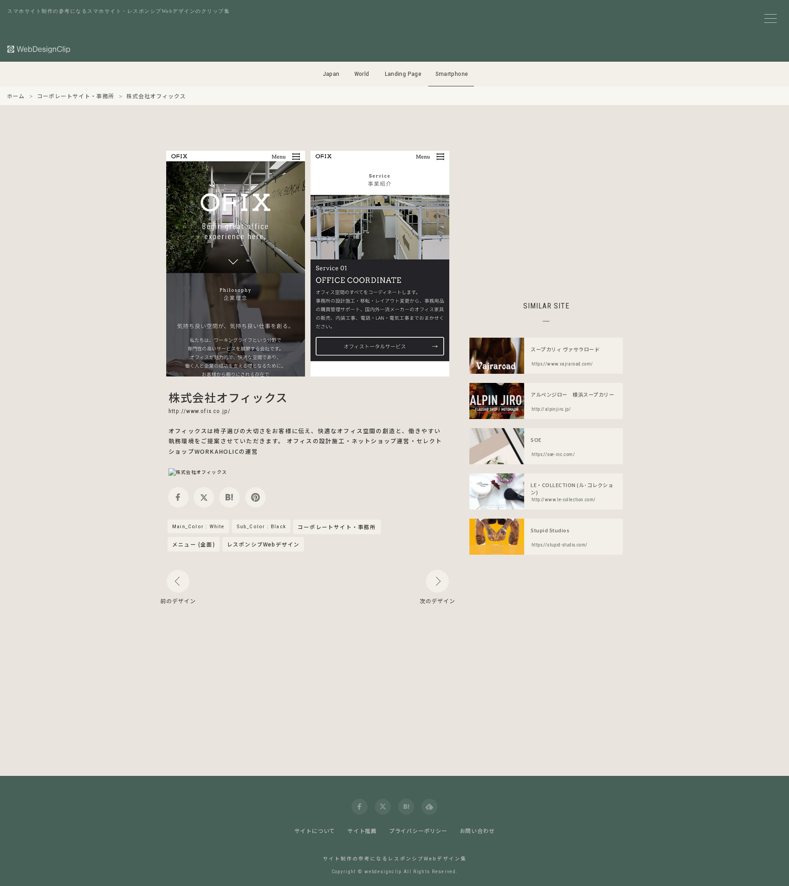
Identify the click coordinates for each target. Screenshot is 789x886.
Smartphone (452, 73)
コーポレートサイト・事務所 (337, 527)
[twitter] (204, 497)
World (361, 73)
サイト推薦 (362, 830)
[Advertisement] (546, 215)
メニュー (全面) (193, 544)
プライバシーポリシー (418, 830)
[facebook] (178, 497)
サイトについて (315, 830)
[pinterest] (255, 497)
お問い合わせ (477, 830)
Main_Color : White (198, 526)
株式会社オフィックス (228, 397)
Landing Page (403, 73)
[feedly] (429, 807)
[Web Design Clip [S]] (39, 49)
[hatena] (229, 497)
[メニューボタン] (770, 18)
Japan (331, 73)
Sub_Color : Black (261, 526)
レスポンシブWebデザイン (263, 544)
